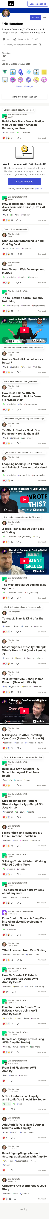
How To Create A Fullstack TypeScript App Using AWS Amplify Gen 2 (20, 979)
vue (12, 248)
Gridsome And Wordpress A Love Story (24, 1187)
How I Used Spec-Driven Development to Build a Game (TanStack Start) (21, 396)
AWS (25, 114)
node (40, 658)
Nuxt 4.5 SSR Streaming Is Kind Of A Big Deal (23, 242)
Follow (35, 17)
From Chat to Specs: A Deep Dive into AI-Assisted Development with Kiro (24, 922)
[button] (5, 72)
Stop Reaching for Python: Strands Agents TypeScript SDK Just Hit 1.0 (23, 804)
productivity (13, 305)
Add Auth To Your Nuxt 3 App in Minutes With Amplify (23, 1126)
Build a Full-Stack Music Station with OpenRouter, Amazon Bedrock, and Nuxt (23, 125)
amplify (29, 986)
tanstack (14, 438)
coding (11, 869)
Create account (38, 3)
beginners (33, 277)
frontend (24, 840)
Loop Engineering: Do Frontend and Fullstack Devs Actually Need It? (24, 467)
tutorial (27, 780)
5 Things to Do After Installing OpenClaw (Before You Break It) (23, 736)
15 (21, 785)
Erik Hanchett (14, 114)
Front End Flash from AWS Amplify (19, 1069)
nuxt (5, 132)
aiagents (18, 743)
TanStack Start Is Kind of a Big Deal (22, 620)
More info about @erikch (24, 96)
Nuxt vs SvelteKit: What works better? (22, 361)
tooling (36, 536)
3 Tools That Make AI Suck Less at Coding (23, 530)
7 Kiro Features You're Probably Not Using (22, 299)
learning (22, 277)
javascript (25, 367)
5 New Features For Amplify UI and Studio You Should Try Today (24, 1097)
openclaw (7, 743)
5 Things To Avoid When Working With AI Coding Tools (24, 863)
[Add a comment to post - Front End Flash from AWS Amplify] (12, 1080)
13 (21, 960)
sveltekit (14, 367)
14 (21, 254)
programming (38, 305)
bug (19, 1104)
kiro (20, 404)
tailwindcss (18, 954)
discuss (6, 1104)
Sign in (38, 188)
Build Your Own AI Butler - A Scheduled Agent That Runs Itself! (20, 772)
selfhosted (30, 743)
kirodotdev (28, 911)
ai (18, 132)
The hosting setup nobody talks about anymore (23, 891)
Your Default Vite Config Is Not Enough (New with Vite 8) (22, 680)
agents (18, 780)
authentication (26, 1132)
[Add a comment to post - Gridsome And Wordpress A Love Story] (15, 1198)
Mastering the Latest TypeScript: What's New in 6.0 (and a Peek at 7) (24, 650)
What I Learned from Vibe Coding (24, 950)
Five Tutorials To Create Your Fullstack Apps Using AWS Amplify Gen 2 (21, 1011)
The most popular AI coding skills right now (24, 586)
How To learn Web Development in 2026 (23, 271)
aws (12, 132)
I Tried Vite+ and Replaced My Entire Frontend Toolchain (22, 834)
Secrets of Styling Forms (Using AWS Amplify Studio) (23, 1040)
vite (5, 686)
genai (29, 954)
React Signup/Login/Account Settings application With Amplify (24, 1155)
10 (21, 409)
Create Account (24, 181)
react (30, 438)
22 (21, 480)
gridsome (24, 1193)
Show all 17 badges (24, 86)
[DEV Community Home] (11, 4)
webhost (13, 897)
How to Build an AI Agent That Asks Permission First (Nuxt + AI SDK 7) (23, 207)
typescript (27, 626)
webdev (25, 132)
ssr (18, 248)
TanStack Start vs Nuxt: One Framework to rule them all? (21, 432)
